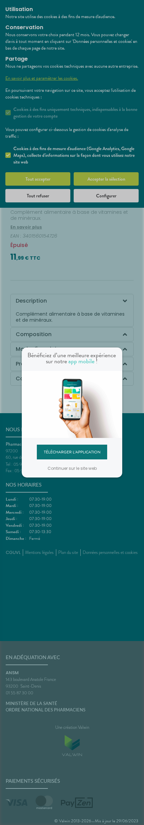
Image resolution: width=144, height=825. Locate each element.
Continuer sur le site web (72, 468)
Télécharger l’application (72, 452)
